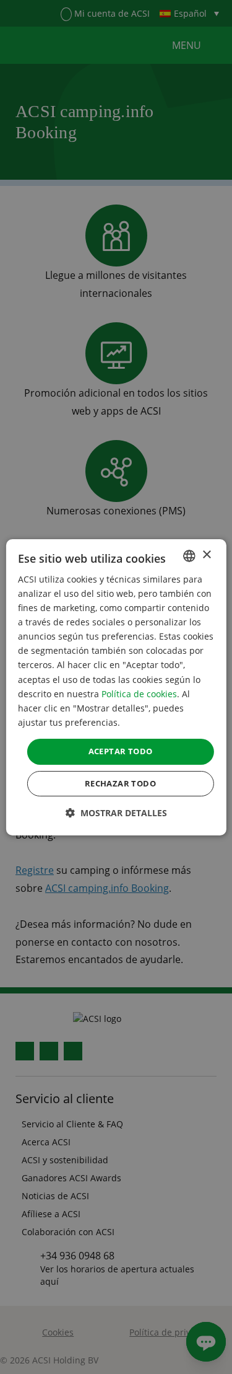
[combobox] (189, 555)
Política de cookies (139, 694)
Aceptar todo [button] (120, 751)
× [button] (206, 555)
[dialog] (116, 687)
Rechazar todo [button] (120, 783)
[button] (116, 813)
